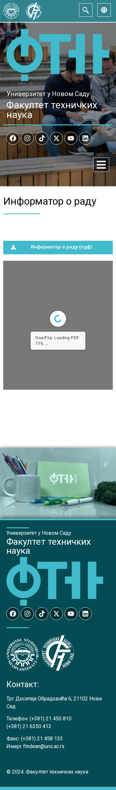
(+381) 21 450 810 (51, 719)
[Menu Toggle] (101, 165)
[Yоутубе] (70, 138)
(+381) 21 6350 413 (28, 726)
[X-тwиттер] (56, 138)
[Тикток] (41, 138)
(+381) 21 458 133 (42, 739)
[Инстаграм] (27, 138)
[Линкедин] (85, 138)
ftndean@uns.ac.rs (43, 746)
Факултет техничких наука (51, 109)
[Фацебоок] (12, 138)
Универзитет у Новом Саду (47, 94)
